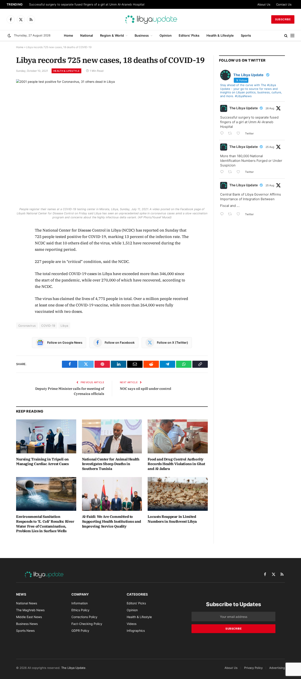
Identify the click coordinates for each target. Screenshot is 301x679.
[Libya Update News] (150, 19)
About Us (263, 4)
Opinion (166, 35)
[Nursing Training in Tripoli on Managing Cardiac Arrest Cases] (46, 436)
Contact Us (284, 4)
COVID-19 (48, 325)
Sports (246, 35)
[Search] (285, 36)
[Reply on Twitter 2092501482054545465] (223, 134)
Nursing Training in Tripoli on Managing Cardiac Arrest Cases (42, 461)
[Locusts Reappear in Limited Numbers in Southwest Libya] (178, 494)
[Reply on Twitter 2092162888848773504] (223, 214)
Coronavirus (27, 325)
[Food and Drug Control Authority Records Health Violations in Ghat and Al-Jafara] (178, 436)
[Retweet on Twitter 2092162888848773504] (231, 214)
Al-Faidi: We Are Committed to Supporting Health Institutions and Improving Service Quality (111, 521)
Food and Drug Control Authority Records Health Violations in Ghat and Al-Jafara (176, 464)
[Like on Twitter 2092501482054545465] (239, 134)
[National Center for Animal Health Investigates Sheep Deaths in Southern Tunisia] (112, 436)
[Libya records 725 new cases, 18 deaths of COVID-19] (112, 142)
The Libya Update (243, 108)
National (86, 35)
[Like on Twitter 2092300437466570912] (239, 172)
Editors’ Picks (189, 35)
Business (142, 35)
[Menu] (292, 36)
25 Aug (270, 147)
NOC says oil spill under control (145, 389)
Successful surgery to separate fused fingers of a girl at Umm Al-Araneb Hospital (86, 4)
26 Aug (270, 108)
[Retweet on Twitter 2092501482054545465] (231, 134)
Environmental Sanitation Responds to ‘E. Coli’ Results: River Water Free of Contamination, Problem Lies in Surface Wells (45, 523)
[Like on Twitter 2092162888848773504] (239, 214)
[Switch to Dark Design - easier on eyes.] (9, 35)
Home (68, 35)
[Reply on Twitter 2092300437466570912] (223, 172)
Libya (64, 325)
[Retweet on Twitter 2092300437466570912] (231, 172)
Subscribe (283, 19)
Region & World (112, 35)
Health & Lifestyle (220, 35)
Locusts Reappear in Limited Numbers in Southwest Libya (172, 519)
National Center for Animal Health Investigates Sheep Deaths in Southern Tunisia (110, 464)
